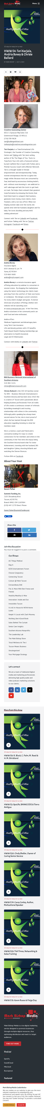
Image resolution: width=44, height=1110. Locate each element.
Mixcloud (7, 1067)
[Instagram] (29, 689)
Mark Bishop (10, 62)
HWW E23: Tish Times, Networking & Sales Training (20, 952)
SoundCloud (8, 1063)
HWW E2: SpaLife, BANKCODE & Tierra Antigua (21, 806)
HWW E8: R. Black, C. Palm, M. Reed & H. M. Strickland (21, 757)
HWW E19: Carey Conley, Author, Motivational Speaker (19, 903)
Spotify (7, 1059)
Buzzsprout (8, 1071)
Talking (15, 155)
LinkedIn (23, 218)
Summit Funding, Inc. (12, 493)
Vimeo (26, 224)
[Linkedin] (17, 689)
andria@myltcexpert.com (13, 277)
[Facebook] (11, 689)
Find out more (12, 1044)
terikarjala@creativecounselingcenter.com (20, 144)
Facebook (33, 218)
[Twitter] (23, 689)
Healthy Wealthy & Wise (14, 46)
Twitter (31, 221)
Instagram (8, 224)
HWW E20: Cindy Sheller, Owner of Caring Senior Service (20, 854)
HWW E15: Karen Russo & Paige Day (20, 1000)
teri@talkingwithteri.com (13, 141)
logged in (17, 550)
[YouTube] (11, 695)
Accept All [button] (21, 1105)
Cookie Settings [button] (9, 1105)
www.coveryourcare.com (15, 308)
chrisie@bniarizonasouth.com (15, 386)
